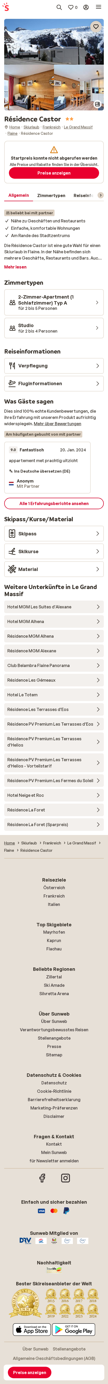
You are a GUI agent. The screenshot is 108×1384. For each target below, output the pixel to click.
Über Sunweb (54, 1021)
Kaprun (54, 940)
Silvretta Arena (54, 993)
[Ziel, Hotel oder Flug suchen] (59, 7)
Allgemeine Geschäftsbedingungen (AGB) (54, 1358)
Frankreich (54, 896)
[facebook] (42, 1181)
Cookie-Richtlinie (54, 1091)
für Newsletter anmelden (54, 1160)
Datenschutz (54, 1082)
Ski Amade (54, 985)
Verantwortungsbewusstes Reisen (54, 1029)
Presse (54, 1046)
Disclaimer (54, 1116)
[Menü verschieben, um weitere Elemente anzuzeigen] (101, 195)
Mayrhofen (54, 932)
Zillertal (54, 976)
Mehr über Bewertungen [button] (57, 423)
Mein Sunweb (54, 1152)
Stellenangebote (54, 1038)
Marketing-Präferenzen (54, 1108)
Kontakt (54, 1144)
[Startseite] (5, 7)
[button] (54, 42)
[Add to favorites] (96, 26)
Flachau (54, 948)
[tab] (18, 195)
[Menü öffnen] (98, 7)
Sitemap (54, 1054)
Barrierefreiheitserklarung (54, 1099)
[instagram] (65, 1181)
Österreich (54, 887)
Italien (54, 904)
